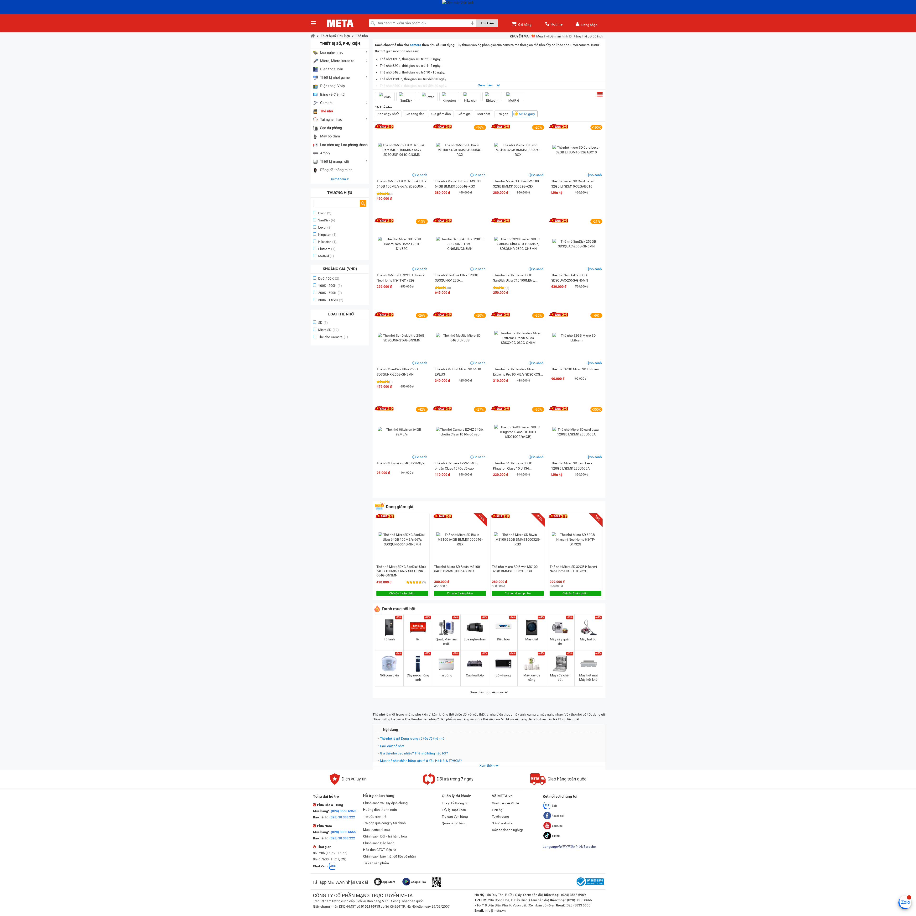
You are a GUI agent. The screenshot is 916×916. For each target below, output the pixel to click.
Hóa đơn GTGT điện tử (379, 850)
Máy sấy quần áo (560, 641)
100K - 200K (330, 286)
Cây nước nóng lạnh (418, 677)
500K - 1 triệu (330, 300)
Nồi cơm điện (389, 675)
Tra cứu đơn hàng (455, 816)
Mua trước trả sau (376, 830)
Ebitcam (324, 249)
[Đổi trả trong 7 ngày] (448, 783)
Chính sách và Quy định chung (385, 803)
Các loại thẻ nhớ (392, 746)
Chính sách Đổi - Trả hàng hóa (385, 836)
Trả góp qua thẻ (374, 816)
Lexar (322, 227)
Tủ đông (446, 675)
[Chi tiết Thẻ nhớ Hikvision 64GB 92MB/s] (402, 432)
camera (415, 45)
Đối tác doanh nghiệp (507, 830)
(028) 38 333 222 (342, 817)
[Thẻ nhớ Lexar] (427, 96)
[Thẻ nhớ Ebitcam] (492, 98)
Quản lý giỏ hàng (454, 823)
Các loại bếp (475, 675)
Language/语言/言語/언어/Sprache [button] (569, 846)
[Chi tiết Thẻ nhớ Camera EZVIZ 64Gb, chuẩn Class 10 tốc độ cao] (460, 432)
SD (323, 323)
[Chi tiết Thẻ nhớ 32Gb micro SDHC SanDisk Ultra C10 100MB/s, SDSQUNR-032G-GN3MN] (518, 244)
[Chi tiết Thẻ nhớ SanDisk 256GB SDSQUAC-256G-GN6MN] (576, 244)
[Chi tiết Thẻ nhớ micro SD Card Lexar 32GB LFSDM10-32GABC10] (576, 150)
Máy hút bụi (588, 639)
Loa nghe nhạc (475, 639)
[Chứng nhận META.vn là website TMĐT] (589, 886)
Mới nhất (483, 114)
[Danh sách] (600, 94)
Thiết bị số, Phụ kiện (335, 36)
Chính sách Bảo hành (379, 843)
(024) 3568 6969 (343, 811)
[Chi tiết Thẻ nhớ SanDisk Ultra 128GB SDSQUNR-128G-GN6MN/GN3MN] (460, 244)
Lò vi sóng (503, 675)
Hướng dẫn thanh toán (380, 809)
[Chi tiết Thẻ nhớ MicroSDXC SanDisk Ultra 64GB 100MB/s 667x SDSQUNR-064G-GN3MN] (402, 150)
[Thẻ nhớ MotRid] (513, 98)
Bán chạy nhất (388, 114)
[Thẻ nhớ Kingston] (449, 98)
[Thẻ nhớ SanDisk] (406, 98)
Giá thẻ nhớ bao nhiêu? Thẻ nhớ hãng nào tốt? (414, 753)
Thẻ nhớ (362, 36)
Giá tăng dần (415, 114)
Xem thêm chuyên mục (487, 692)
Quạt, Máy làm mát (446, 641)
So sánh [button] (421, 175)
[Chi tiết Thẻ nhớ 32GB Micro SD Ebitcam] (576, 338)
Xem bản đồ (533, 895)
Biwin (322, 213)
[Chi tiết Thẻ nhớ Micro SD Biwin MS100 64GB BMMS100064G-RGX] (460, 150)
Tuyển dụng (500, 816)
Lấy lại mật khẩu (454, 810)
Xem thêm (339, 179)
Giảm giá (464, 114)
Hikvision (325, 242)
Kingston (325, 234)
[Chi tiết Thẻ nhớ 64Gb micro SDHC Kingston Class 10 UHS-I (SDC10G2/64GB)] (518, 432)
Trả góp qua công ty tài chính (384, 823)
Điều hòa (503, 639)
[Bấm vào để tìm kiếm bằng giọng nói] (472, 23)
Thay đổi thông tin (455, 803)
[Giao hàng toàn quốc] (558, 783)
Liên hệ (497, 810)
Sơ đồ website (502, 823)
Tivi (417, 639)
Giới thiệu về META (505, 803)
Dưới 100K (328, 278)
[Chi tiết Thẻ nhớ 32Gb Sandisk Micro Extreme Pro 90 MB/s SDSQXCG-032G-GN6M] (518, 338)
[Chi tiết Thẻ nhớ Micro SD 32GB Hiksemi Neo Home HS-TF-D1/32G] (402, 244)
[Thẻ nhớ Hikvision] (470, 98)
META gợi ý (527, 114)
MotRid (323, 256)
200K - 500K (330, 293)
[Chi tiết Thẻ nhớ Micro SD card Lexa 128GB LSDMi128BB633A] (576, 432)
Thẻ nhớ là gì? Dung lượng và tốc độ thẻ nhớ (412, 738)
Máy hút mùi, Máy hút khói (588, 677)
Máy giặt (531, 639)
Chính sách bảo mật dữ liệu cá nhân (389, 856)
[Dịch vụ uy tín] (348, 783)
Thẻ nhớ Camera (333, 337)
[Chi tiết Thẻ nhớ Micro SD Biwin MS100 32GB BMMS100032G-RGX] (518, 150)
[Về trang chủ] (313, 35)
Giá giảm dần (441, 114)
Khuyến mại (520, 36)
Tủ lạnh (389, 639)
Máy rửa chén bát (560, 677)
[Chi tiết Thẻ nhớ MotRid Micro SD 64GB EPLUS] (460, 338)
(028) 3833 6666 (343, 832)
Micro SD (328, 330)
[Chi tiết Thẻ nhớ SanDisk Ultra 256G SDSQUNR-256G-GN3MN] (402, 338)
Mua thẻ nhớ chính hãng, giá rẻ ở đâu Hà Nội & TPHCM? (421, 761)
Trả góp (502, 114)
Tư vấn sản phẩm (376, 863)
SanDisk (324, 220)
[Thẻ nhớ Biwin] (384, 96)
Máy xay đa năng (531, 677)
